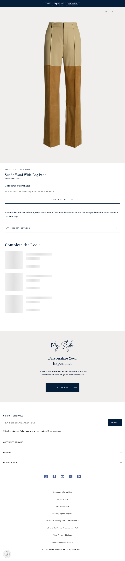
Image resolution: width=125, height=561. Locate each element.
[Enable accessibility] (7, 554)
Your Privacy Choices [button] (62, 534)
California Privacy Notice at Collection (63, 520)
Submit (115, 422)
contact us (55, 430)
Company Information (62, 491)
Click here (8, 430)
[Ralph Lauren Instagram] (46, 476)
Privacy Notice (62, 506)
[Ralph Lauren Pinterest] (79, 476)
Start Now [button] (62, 387)
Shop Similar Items (62, 199)
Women (7, 170)
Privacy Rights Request (62, 513)
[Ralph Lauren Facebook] (54, 476)
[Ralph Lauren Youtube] (62, 476)
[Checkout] (113, 12)
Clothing (18, 170)
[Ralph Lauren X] (70, 476)
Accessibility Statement (62, 541)
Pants (27, 170)
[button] (106, 12)
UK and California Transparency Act (62, 527)
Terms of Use (62, 499)
